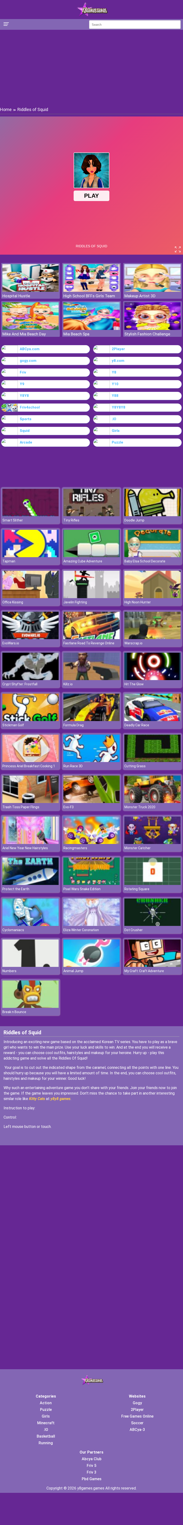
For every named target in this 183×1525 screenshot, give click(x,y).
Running (46, 1443)
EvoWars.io (10, 643)
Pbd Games (92, 1479)
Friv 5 (91, 1465)
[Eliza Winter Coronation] (91, 924)
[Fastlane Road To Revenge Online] (91, 638)
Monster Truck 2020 (139, 807)
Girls (116, 431)
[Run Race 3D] (91, 760)
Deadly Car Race (136, 725)
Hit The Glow (134, 684)
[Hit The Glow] (152, 679)
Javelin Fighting (75, 602)
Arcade (26, 442)
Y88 (115, 396)
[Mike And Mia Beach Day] (30, 328)
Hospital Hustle (16, 295)
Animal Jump (73, 971)
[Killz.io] (91, 679)
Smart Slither (12, 520)
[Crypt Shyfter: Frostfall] (30, 679)
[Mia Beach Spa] (91, 328)
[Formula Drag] (91, 719)
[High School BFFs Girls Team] (91, 290)
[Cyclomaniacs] (30, 924)
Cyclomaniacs (13, 930)
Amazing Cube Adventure (82, 561)
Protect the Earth (15, 889)
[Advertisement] (91, 68)
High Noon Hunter (137, 602)
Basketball (46, 1436)
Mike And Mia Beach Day (24, 334)
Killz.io (68, 684)
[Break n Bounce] (30, 1006)
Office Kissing (12, 602)
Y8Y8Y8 (118, 407)
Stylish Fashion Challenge (147, 334)
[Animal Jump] (91, 965)
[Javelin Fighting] (91, 597)
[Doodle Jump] (152, 515)
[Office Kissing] (30, 597)
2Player (118, 349)
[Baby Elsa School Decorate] (152, 556)
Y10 (115, 384)
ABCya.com (30, 349)
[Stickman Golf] (30, 719)
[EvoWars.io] (30, 638)
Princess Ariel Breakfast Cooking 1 (28, 766)
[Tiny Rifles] (91, 515)
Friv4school (30, 407)
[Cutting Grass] (152, 760)
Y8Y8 (24, 396)
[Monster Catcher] (152, 842)
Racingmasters (75, 848)
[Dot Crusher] (152, 924)
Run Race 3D (73, 766)
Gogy (137, 1403)
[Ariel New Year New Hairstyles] (30, 842)
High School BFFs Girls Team (89, 295)
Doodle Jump (134, 520)
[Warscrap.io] (152, 638)
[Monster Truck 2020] (152, 801)
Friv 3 (91, 1472)
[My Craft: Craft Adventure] (152, 965)
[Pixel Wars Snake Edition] (91, 883)
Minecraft (46, 1423)
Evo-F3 (68, 807)
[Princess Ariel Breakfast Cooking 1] (30, 760)
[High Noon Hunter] (152, 597)
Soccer (137, 1423)
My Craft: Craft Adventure (144, 971)
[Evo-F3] (91, 801)
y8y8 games (61, 1098)
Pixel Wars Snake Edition (82, 889)
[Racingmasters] (91, 842)
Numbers (9, 971)
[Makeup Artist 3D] (152, 290)
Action (46, 1403)
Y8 (114, 372)
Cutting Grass (135, 766)
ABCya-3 (137, 1429)
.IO (114, 419)
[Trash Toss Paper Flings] (30, 801)
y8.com (118, 361)
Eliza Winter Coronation (81, 930)
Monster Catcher (137, 848)
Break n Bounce (14, 1012)
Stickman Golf (13, 725)
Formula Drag (73, 725)
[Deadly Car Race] (152, 719)
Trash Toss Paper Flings (20, 807)
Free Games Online (137, 1416)
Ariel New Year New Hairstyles (25, 848)
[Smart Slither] (30, 515)
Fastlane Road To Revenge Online (88, 643)
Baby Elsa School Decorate (144, 561)
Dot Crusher (133, 930)
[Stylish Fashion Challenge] (152, 328)
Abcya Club (92, 1459)
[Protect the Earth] (30, 883)
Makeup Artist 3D (140, 295)
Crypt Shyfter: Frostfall (19, 684)
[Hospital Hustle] (30, 290)
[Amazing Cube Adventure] (91, 556)
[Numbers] (30, 965)
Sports (25, 419)
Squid (25, 431)
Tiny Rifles (71, 520)
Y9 (22, 384)
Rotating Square (136, 889)
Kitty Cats (37, 1098)
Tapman (8, 561)
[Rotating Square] (152, 883)
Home (6, 109)
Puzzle (117, 442)
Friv (23, 372)
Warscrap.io (133, 643)
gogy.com (28, 361)
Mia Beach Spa (76, 334)
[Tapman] (30, 556)
